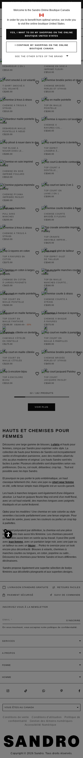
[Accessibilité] (8, 535)
